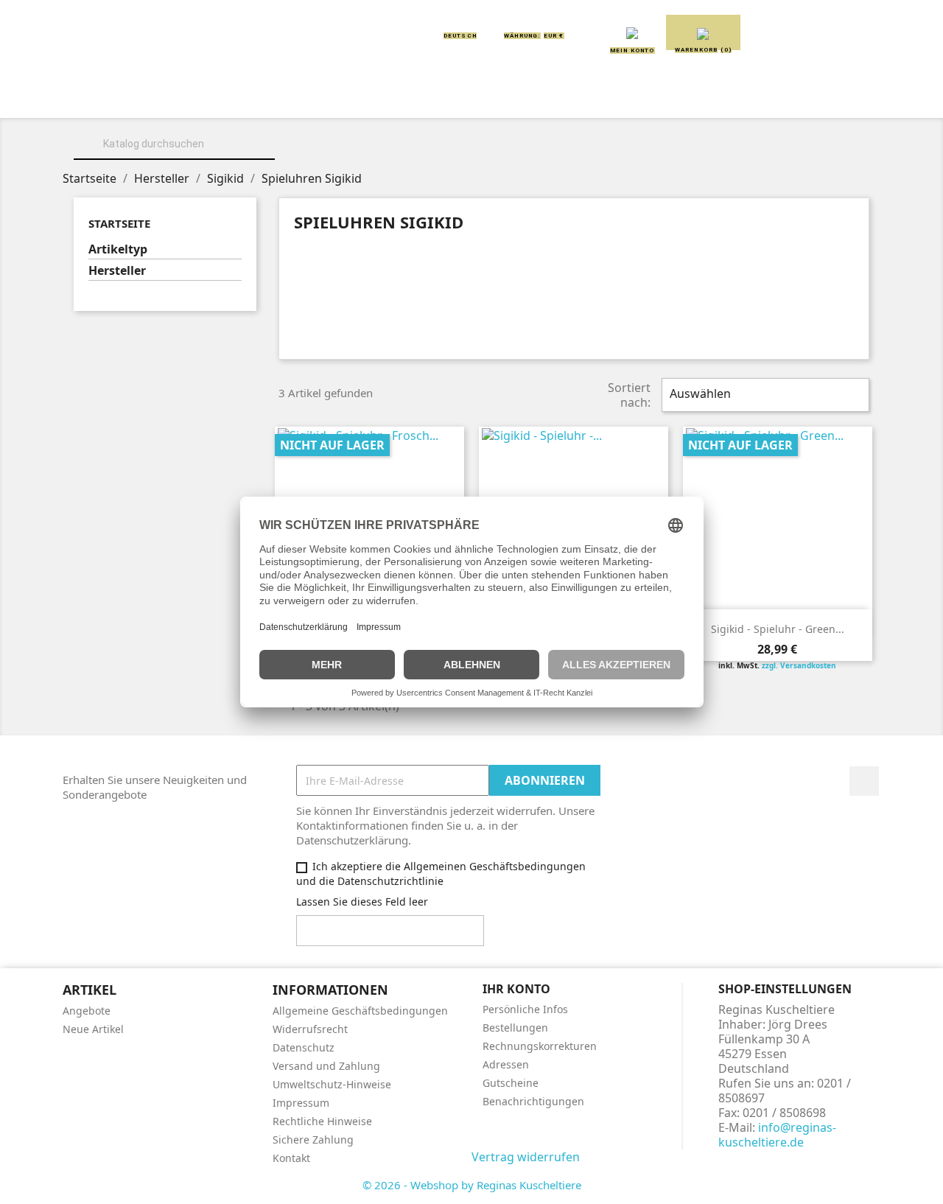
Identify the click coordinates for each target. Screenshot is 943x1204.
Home (117, 97)
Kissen (386, 97)
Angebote (87, 1011)
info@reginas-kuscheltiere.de (777, 1134)
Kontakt (291, 1158)
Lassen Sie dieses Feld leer (362, 902)
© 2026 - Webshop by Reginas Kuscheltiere (471, 1184)
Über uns (192, 97)
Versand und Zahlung (326, 1066)
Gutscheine (511, 1083)
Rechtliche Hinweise (322, 1121)
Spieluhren (808, 97)
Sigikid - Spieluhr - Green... (777, 629)
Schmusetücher (692, 97)
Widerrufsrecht (310, 1029)
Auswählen (764, 395)
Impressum (301, 1103)
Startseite (119, 223)
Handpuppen (574, 97)
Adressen (506, 1064)
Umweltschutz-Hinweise (332, 1084)
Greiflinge (472, 97)
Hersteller (117, 271)
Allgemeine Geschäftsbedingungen (360, 1011)
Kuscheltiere (292, 97)
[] (268, 157)
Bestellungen (515, 1028)
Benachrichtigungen (533, 1101)
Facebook (864, 781)
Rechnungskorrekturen (540, 1046)
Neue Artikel (93, 1029)
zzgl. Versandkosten (799, 665)
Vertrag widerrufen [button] (526, 1157)
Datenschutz (303, 1047)
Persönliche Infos (525, 1009)
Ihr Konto (516, 989)
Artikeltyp (117, 249)
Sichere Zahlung (313, 1140)
